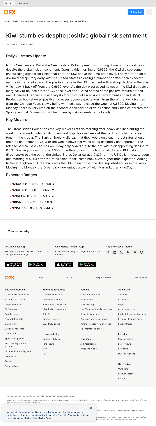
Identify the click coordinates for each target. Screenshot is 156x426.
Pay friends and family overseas (96, 309)
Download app (87, 304)
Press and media (88, 348)
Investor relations (126, 354)
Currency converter (52, 299)
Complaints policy (126, 309)
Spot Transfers (12, 314)
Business (9, 3)
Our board (123, 369)
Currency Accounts (14, 329)
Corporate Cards (13, 304)
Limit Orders (11, 324)
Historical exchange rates (55, 309)
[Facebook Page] (108, 252)
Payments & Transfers (16, 299)
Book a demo (141, 277)
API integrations (88, 344)
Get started (136, 12)
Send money (86, 299)
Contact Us (123, 299)
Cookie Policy (44, 418)
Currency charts (50, 319)
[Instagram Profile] (141, 252)
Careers (122, 378)
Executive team (125, 373)
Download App (12, 366)
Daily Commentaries (23, 21)
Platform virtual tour (52, 294)
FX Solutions (11, 309)
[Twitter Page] (121, 252)
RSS (45, 354)
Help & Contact (103, 277)
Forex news (48, 344)
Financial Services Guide (130, 319)
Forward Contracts (14, 319)
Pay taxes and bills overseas (94, 319)
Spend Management (15, 338)
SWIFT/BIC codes (51, 324)
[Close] (91, 408)
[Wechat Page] (128, 252)
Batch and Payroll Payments (18, 351)
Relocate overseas (89, 314)
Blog (45, 348)
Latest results (124, 344)
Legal (121, 304)
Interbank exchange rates (55, 304)
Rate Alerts (48, 314)
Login (40, 277)
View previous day (18, 231)
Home (6, 21)
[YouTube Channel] (134, 252)
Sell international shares (92, 329)
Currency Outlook (51, 339)
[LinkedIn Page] (114, 252)
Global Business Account (17, 294)
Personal (23, 3)
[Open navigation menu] (149, 12)
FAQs (69, 277)
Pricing (8, 361)
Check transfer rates (90, 294)
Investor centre (125, 339)
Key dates (123, 348)
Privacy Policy (125, 324)
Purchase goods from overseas (95, 324)
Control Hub (10, 333)
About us (122, 294)
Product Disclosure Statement (132, 314)
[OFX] (9, 12)
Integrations (10, 356)
